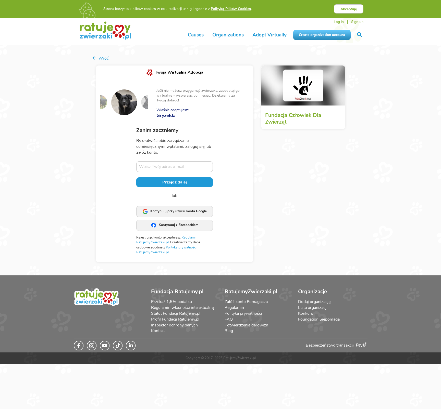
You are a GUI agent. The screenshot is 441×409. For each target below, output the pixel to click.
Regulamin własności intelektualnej (183, 307)
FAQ (229, 319)
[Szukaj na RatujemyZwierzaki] (360, 34)
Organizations (228, 35)
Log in (339, 21)
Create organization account (322, 34)
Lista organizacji (312, 307)
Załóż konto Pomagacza (246, 302)
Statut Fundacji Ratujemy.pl (175, 313)
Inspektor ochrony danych (174, 325)
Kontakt (158, 331)
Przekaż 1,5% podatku (171, 302)
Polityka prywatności (243, 313)
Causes (196, 35)
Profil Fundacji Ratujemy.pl (175, 319)
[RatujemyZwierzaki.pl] (105, 30)
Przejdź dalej (174, 182)
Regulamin (234, 307)
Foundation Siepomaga (319, 319)
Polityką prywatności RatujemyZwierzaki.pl (166, 250)
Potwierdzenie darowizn (246, 325)
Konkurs (305, 313)
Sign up (357, 21)
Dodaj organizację (314, 302)
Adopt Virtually (269, 35)
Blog (229, 331)
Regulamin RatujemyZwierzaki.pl (166, 240)
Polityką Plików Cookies (231, 8)
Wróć (103, 58)
